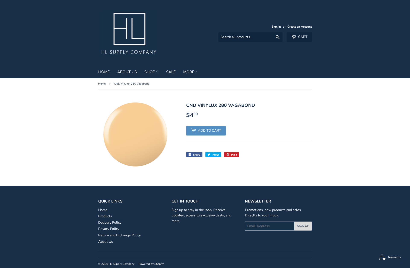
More (188, 71)
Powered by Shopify (151, 264)
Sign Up (303, 226)
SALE (171, 71)
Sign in (276, 27)
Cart (302, 36)
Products (105, 216)
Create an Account (299, 27)
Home (104, 71)
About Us (127, 71)
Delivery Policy (109, 222)
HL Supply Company (122, 264)
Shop (150, 71)
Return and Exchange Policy (119, 235)
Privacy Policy (108, 228)
